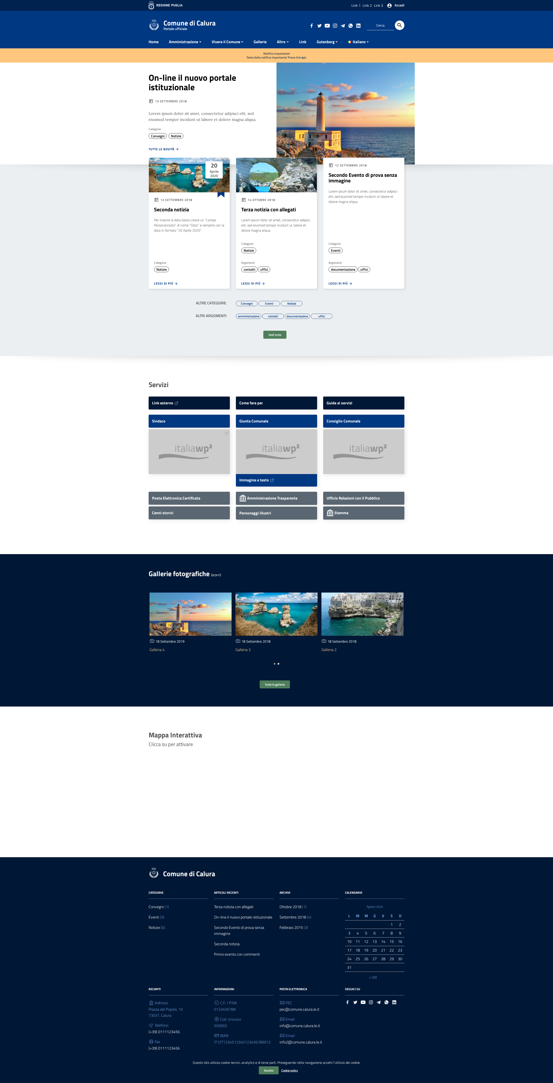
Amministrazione (183, 42)
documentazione (343, 269)
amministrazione (248, 315)
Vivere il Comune (226, 42)
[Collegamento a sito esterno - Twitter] (319, 25)
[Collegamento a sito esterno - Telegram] (342, 25)
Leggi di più (164, 283)
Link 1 (356, 5)
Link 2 (367, 5)
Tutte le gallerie (275, 684)
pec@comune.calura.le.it (299, 1009)
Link (302, 42)
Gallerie (260, 42)
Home (154, 42)
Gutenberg (326, 42)
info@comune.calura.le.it (300, 1026)
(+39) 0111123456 (164, 1032)
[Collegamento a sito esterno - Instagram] (334, 25)
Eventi (335, 250)
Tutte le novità (162, 149)
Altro (281, 42)
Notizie (176, 136)
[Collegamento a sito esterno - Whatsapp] (350, 25)
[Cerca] (399, 25)
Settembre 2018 (293, 917)
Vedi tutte (275, 334)
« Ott (373, 977)
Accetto (268, 1070)
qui (304, 57)
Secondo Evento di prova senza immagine (363, 177)
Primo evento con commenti (237, 954)
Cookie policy (289, 1070)
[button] (274, 664)
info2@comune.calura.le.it (301, 1042)
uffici (264, 269)
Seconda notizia (171, 209)
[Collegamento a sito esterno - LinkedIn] (358, 25)
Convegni (158, 136)
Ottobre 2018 (290, 907)
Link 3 (378, 5)
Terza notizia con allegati (268, 209)
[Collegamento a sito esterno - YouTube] (327, 25)
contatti (249, 269)
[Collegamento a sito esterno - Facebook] (311, 25)
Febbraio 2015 (291, 927)
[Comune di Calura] (154, 24)
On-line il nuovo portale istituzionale (192, 82)
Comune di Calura (190, 24)
